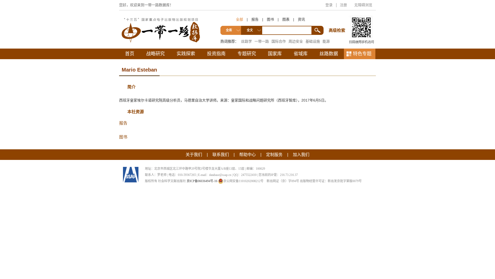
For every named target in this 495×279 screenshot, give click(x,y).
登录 (329, 5)
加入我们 (301, 154)
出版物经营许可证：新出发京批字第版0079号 (331, 181)
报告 (255, 19)
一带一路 (261, 41)
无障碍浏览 (363, 5)
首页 (129, 53)
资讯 (301, 19)
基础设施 (313, 41)
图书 (270, 19)
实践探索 (186, 53)
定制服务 (274, 154)
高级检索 (338, 20)
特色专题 (362, 53)
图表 (286, 19)
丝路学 (246, 41)
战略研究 (155, 53)
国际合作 (278, 41)
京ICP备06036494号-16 (202, 181)
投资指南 (216, 53)
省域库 (301, 53)
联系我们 (220, 154)
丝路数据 (328, 53)
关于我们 (194, 154)
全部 (239, 19)
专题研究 (246, 53)
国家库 (275, 53)
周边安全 (295, 41)
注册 (343, 5)
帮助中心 (247, 154)
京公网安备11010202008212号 (243, 181)
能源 (326, 41)
